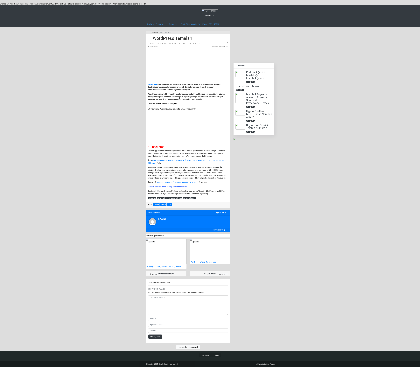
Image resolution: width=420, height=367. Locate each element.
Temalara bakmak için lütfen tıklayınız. (162, 104)
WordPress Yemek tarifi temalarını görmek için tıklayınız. (177, 182)
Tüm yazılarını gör (220, 230)
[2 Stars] (213, 46)
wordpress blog (162, 198)
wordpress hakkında (175, 198)
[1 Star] (212, 46)
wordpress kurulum (189, 198)
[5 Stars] (217, 46)
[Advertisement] (188, 66)
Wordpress (172, 43)
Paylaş (156, 204)
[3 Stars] (215, 46)
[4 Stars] (216, 46)
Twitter (216, 355)
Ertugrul (152, 43)
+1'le (170, 204)
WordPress (152, 84)
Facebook (205, 355)
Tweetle (163, 204)
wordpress (152, 198)
